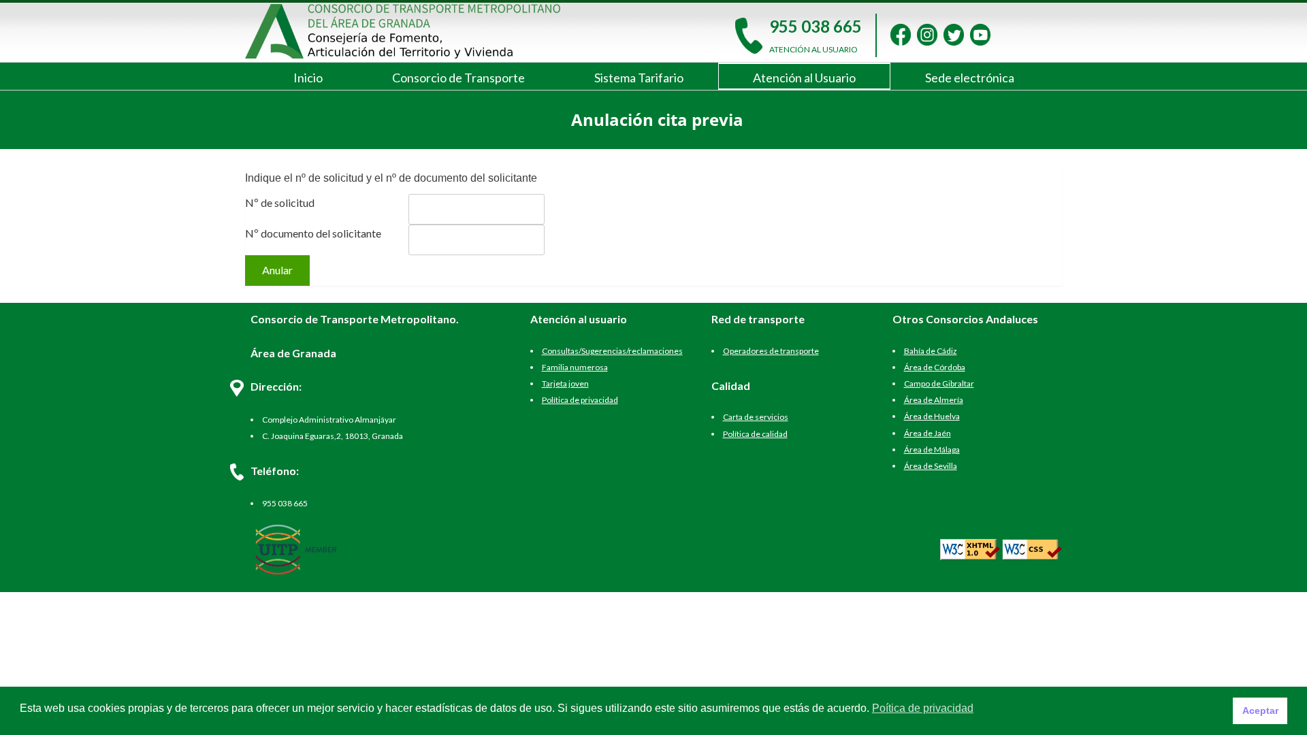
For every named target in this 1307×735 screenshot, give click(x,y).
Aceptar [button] (1260, 710)
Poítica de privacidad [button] (922, 708)
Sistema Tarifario (638, 77)
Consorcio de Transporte (458, 77)
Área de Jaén (927, 433)
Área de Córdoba (934, 367)
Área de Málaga (932, 449)
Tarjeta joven (565, 383)
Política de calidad (755, 434)
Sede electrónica (969, 77)
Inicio (308, 77)
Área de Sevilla (930, 466)
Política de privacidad (580, 400)
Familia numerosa (575, 367)
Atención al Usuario (804, 77)
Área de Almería (933, 400)
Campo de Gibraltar (939, 383)
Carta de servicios (755, 417)
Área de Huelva (932, 416)
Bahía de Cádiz (930, 351)
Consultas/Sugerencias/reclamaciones (612, 351)
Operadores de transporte (771, 351)
